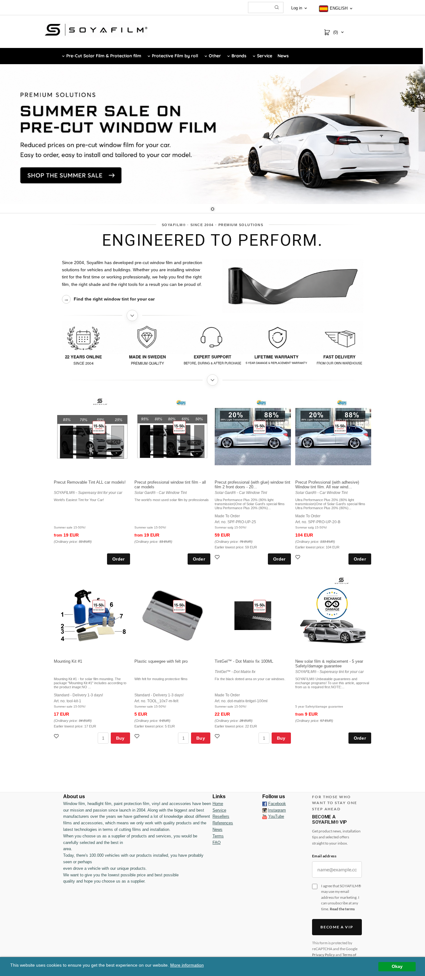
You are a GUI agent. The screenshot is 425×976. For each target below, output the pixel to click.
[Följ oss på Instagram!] (264, 810)
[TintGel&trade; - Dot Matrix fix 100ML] (260, 606)
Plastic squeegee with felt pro (161, 661)
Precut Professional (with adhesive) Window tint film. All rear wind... (327, 484)
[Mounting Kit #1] (99, 606)
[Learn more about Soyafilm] (132, 315)
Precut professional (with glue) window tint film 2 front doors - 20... (252, 484)
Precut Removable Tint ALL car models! (90, 482)
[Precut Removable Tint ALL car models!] (99, 426)
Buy (120, 738)
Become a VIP (336, 927)
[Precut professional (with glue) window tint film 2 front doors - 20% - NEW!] (260, 426)
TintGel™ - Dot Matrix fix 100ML (244, 661)
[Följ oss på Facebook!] (264, 804)
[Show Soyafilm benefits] (212, 346)
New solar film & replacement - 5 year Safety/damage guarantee (329, 663)
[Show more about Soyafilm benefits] (212, 380)
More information (187, 965)
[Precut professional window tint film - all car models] (179, 426)
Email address (324, 856)
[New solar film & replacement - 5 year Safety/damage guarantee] (342, 580)
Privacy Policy (323, 954)
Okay (397, 966)
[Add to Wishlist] (218, 558)
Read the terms (342, 909)
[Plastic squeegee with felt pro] (179, 606)
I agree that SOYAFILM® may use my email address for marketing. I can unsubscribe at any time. (341, 897)
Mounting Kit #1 (68, 661)
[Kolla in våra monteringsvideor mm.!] (264, 816)
